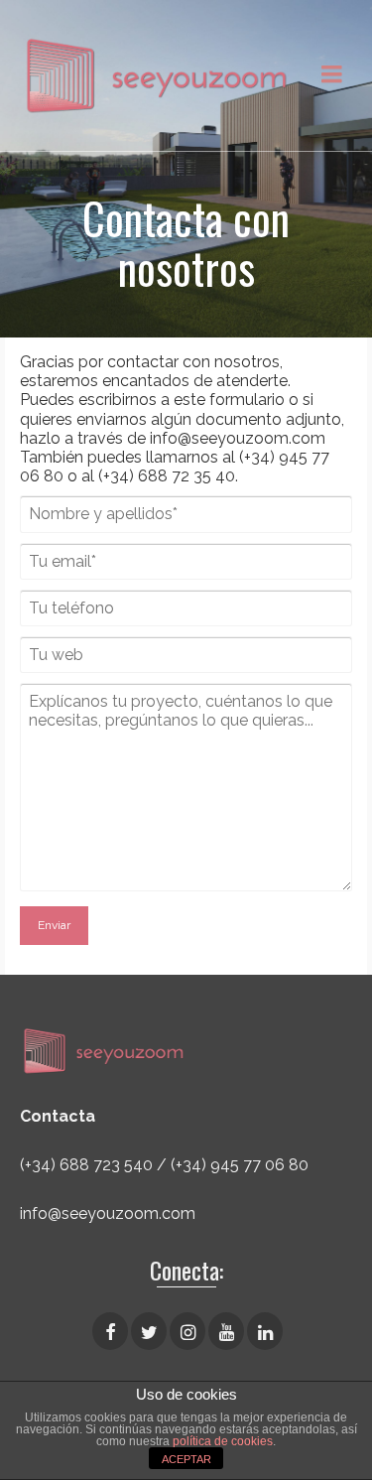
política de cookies (223, 1441)
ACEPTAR (186, 1459)
